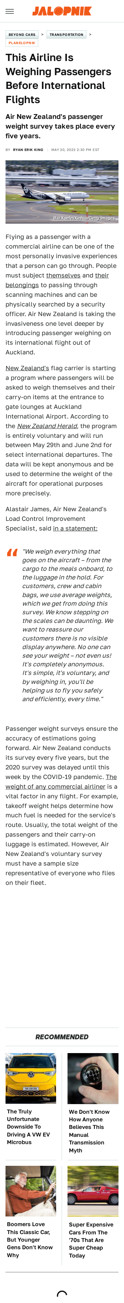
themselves (63, 275)
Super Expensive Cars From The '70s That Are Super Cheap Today (91, 1240)
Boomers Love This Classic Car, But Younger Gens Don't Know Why (30, 1240)
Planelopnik (22, 43)
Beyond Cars (22, 34)
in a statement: (75, 528)
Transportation (67, 34)
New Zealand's (27, 368)
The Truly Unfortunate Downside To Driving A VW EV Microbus (28, 1127)
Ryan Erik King (28, 150)
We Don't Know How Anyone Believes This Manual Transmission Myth (89, 1131)
